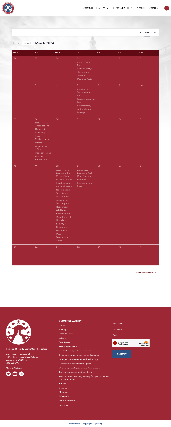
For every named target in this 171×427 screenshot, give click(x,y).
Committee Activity (95, 8)
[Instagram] (21, 373)
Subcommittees (122, 8)
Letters (62, 338)
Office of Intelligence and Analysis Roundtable (43, 154)
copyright (87, 423)
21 (78, 166)
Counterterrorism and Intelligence (75, 363)
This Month (27, 43)
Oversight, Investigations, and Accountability (80, 367)
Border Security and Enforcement (75, 350)
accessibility (74, 423)
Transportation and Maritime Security (76, 372)
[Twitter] (8, 373)
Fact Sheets (64, 342)
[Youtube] (15, 373)
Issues (62, 325)
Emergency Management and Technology (78, 359)
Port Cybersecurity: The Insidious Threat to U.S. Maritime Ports (84, 72)
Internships (64, 405)
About (141, 8)
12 (36, 119)
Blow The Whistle (67, 400)
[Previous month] (13, 43)
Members (63, 392)
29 (78, 58)
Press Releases (66, 333)
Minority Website (14, 368)
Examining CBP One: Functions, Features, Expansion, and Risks (85, 179)
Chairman (63, 388)
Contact (155, 8)
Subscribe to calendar (144, 272)
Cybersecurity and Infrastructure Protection (79, 355)
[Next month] (18, 43)
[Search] (166, 8)
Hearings (63, 329)
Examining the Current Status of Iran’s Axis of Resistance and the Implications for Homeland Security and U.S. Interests (64, 184)
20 (57, 166)
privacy (98, 423)
